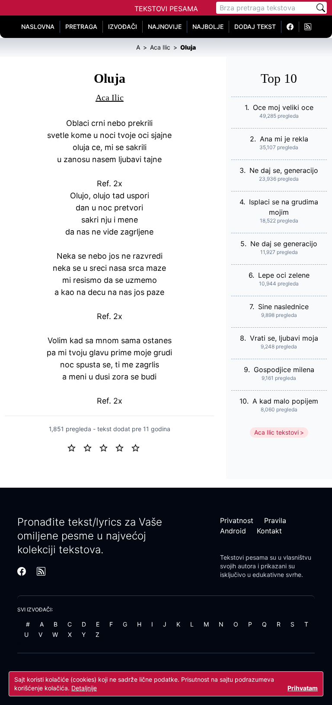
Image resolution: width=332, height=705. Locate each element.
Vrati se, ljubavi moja (284, 338)
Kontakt (269, 530)
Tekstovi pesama (244, 557)
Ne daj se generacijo (283, 243)
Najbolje (207, 26)
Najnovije (165, 26)
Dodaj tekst (255, 26)
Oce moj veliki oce (283, 107)
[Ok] (107, 447)
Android (233, 530)
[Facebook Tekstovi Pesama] (290, 27)
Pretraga (81, 26)
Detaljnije (84, 688)
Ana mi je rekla (284, 139)
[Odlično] (138, 447)
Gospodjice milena (284, 369)
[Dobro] (123, 447)
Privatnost (236, 520)
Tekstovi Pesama (166, 8)
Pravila (275, 520)
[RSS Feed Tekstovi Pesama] (307, 27)
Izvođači (122, 26)
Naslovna (37, 26)
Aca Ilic (110, 97)
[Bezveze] (91, 447)
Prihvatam (302, 688)
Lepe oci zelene (284, 275)
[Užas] (75, 447)
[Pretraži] (321, 8)
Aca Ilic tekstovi (276, 432)
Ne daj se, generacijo (283, 170)
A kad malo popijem (285, 401)
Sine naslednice (283, 306)
